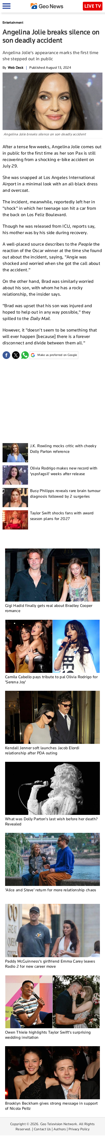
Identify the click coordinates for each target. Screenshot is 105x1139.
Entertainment (13, 22)
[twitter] (16, 355)
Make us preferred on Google (57, 355)
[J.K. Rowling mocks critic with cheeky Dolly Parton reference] (15, 452)
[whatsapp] (25, 355)
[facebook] (6, 355)
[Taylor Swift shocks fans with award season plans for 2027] (15, 519)
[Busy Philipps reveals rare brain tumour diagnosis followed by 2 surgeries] (15, 497)
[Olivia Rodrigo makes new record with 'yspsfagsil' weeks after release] (15, 475)
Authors (60, 1129)
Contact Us (42, 1129)
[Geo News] (46, 6)
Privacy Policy (79, 1129)
